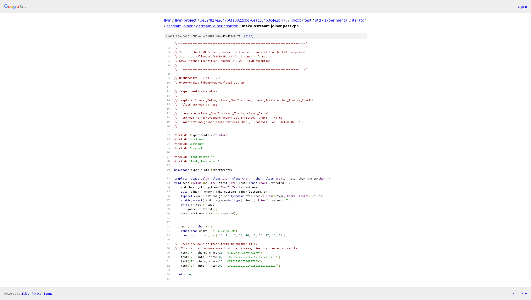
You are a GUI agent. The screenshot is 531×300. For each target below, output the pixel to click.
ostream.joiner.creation (217, 25)
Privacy (36, 293)
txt (513, 293)
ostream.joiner (179, 25)
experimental (336, 20)
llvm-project (186, 20)
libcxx (296, 20)
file (249, 36)
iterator (359, 20)
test (308, 20)
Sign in (522, 7)
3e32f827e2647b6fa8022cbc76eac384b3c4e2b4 (241, 20)
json (523, 293)
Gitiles (25, 293)
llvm (167, 20)
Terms (48, 293)
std (318, 20)
